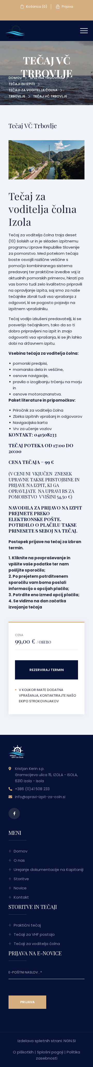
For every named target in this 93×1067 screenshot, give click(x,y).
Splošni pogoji (50, 1052)
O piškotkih (23, 1052)
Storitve (21, 878)
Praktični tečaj (27, 925)
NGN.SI (70, 1040)
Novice (20, 888)
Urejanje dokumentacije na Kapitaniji (48, 869)
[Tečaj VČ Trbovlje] (15, 30)
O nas (19, 860)
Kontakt (21, 897)
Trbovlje (17, 96)
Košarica (36, 6)
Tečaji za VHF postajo (34, 934)
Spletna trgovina (46, 77)
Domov (15, 77)
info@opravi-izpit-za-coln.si (40, 796)
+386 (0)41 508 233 (32, 788)
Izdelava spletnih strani (40, 1040)
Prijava (67, 6)
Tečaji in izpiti (22, 84)
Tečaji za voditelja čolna (33, 90)
